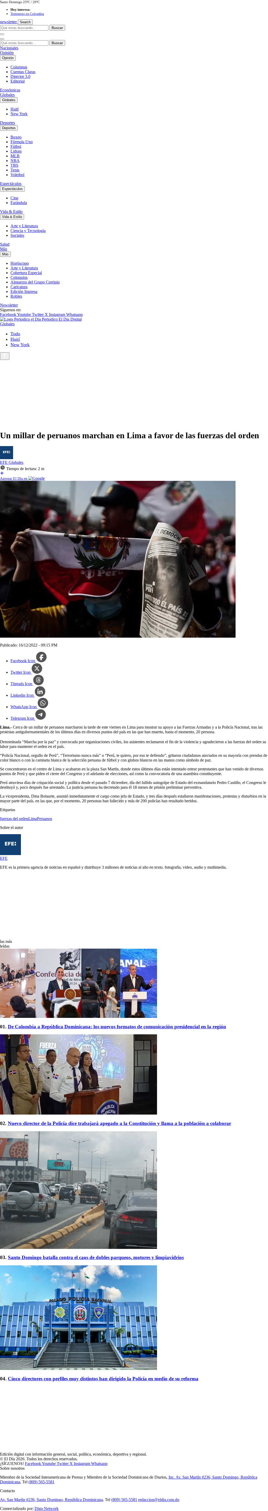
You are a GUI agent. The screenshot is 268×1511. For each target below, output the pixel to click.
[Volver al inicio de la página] (4, 356)
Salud (4, 244)
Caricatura (18, 287)
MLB (15, 156)
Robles (16, 296)
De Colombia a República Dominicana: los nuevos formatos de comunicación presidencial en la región (117, 1026)
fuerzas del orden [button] (14, 818)
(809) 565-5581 (41, 1482)
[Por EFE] (6, 457)
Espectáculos (10, 183)
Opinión (7, 52)
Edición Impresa (23, 291)
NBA (15, 160)
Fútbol (15, 146)
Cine (14, 198)
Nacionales (9, 48)
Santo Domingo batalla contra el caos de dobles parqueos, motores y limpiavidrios (96, 1257)
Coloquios (18, 277)
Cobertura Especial (26, 272)
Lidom (15, 151)
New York (18, 114)
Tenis (14, 170)
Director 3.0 (20, 76)
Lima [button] (32, 818)
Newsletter (9, 305)
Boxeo (15, 137)
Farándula (18, 202)
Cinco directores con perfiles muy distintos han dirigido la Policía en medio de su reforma (103, 1378)
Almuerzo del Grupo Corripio (35, 282)
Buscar (57, 28)
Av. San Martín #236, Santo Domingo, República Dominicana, (52, 1499)
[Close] (2, 39)
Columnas (18, 67)
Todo (15, 333)
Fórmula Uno (21, 142)
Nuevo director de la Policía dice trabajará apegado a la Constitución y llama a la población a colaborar (119, 1123)
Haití (14, 109)
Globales (7, 95)
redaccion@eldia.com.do (158, 1499)
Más (3, 249)
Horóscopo (19, 263)
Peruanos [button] (44, 818)
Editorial (17, 81)
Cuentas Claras (22, 72)
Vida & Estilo (11, 211)
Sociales (17, 235)
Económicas (10, 90)
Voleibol (17, 174)
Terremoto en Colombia (27, 14)
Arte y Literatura (24, 226)
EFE (4, 462)
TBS (14, 165)
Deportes (7, 122)
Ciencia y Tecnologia (28, 230)
